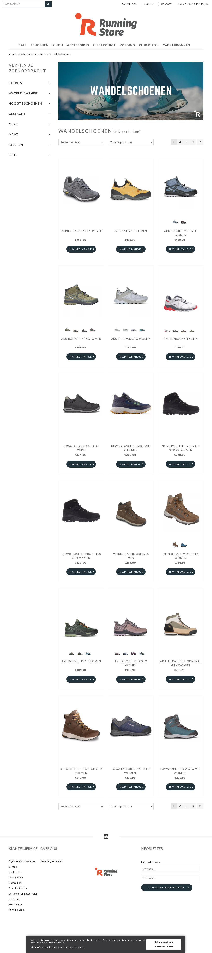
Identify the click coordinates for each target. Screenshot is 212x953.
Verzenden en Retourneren (23, 894)
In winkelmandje (80, 249)
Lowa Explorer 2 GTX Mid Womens (180, 771)
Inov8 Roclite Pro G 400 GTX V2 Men (81, 556)
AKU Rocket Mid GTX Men (81, 338)
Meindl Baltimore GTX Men (131, 556)
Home (12, 54)
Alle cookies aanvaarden (163, 944)
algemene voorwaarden (71, 947)
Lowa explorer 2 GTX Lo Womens (131, 771)
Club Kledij (149, 45)
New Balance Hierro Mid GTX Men (131, 448)
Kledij (57, 45)
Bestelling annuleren (51, 861)
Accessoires (78, 45)
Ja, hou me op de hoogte (165, 887)
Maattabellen (16, 905)
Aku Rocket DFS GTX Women (131, 663)
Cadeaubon (15, 883)
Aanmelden (129, 4)
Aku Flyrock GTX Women (131, 338)
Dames (41, 54)
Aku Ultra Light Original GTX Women (180, 663)
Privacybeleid (16, 878)
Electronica (104, 45)
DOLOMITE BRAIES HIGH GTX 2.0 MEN (81, 771)
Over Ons (14, 899)
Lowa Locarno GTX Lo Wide (81, 448)
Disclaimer (14, 872)
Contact (166, 4)
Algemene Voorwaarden (22, 861)
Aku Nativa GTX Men (131, 231)
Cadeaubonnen (176, 45)
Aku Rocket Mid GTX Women (180, 233)
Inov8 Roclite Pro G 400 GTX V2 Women (180, 448)
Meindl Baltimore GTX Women (181, 556)
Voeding (127, 45)
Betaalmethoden (18, 888)
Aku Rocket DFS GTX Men (81, 661)
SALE (22, 45)
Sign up (149, 4)
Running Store (16, 910)
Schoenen (39, 45)
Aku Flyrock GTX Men (181, 338)
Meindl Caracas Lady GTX (81, 231)
